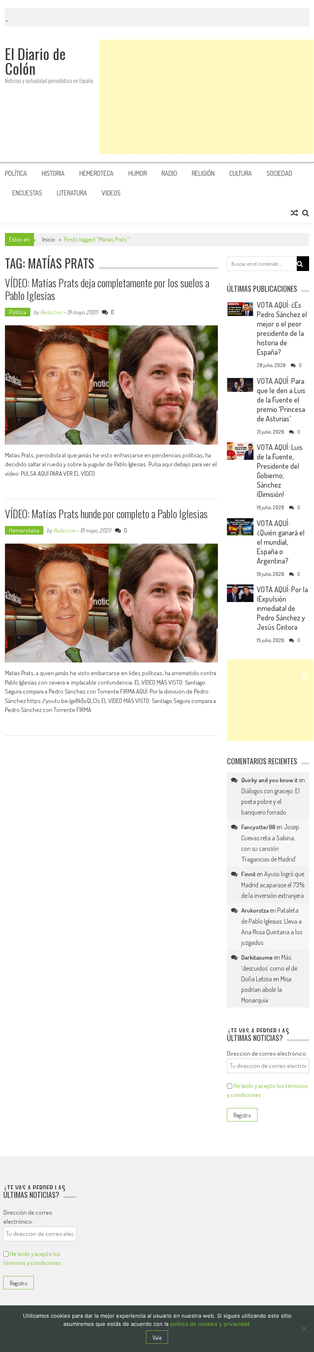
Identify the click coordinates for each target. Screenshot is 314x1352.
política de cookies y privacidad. (210, 1324)
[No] (304, 1329)
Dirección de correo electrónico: (267, 1053)
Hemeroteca (96, 173)
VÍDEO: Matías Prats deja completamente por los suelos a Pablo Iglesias (107, 289)
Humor (137, 173)
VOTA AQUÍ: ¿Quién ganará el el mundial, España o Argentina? (281, 542)
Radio (169, 173)
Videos (111, 193)
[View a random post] (294, 212)
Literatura (72, 193)
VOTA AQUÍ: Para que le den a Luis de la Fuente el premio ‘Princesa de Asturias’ (281, 399)
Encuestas (27, 193)
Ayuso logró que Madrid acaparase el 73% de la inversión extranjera (273, 885)
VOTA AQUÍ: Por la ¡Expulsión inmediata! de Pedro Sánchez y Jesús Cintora (282, 608)
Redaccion (51, 312)
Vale (157, 1337)
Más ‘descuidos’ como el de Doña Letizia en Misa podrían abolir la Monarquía (269, 978)
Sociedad (279, 173)
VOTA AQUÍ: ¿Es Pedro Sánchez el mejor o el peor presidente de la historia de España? (282, 328)
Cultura (240, 173)
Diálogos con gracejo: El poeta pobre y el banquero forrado (270, 801)
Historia (53, 173)
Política (16, 173)
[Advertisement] (206, 97)
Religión (203, 173)
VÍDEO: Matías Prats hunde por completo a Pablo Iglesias (106, 514)
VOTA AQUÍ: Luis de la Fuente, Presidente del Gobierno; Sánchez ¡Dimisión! (280, 471)
